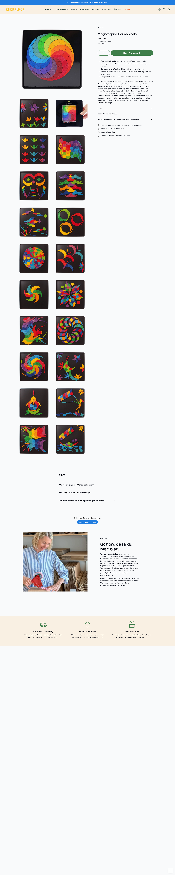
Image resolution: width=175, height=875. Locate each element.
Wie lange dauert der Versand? (75, 492)
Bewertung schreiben (87, 522)
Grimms (101, 28)
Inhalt (100, 108)
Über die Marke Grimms (108, 114)
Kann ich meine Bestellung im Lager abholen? (82, 500)
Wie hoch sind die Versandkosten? (76, 485)
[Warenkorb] (168, 9)
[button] (48, 9)
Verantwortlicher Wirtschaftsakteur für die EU (118, 119)
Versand (104, 43)
